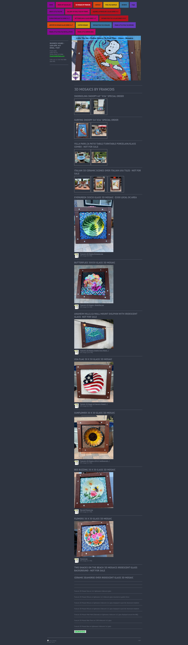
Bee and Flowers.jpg (86, 510)
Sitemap (54, 640)
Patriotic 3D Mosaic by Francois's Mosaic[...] (94, 404)
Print (50, 640)
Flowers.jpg (83, 559)
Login (139, 640)
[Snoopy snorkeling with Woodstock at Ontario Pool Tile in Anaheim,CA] (82, 106)
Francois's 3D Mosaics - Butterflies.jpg (92, 305)
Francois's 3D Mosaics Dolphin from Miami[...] (94, 351)
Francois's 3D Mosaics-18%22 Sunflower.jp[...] (94, 461)
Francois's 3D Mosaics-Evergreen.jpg (91, 254)
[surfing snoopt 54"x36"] (82, 130)
